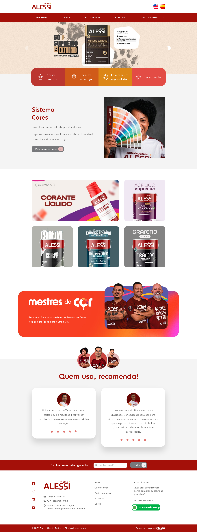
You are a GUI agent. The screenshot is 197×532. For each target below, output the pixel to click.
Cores (66, 17)
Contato (120, 17)
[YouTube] (33, 507)
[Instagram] (33, 491)
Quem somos (92, 17)
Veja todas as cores (46, 149)
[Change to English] (155, 6)
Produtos (41, 17)
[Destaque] (75, 200)
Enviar (137, 465)
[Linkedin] (33, 499)
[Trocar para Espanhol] (162, 6)
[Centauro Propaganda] (160, 528)
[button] (169, 48)
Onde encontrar (103, 493)
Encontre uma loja (153, 17)
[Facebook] (33, 483)
